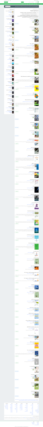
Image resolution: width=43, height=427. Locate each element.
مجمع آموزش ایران (22, 12)
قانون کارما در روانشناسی (25, 399)
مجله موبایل (11, 405)
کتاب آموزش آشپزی (30, 269)
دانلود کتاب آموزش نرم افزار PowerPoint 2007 (34, 139)
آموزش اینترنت (31, 95)
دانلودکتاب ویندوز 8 (30, 230)
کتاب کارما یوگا (26, 400)
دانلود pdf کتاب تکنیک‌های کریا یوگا (27, 81)
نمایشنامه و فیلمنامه (37, 410)
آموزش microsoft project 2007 (25, 214)
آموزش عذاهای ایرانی (27, 269)
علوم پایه (32, 413)
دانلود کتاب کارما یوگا (30, 400)
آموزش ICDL (31, 280)
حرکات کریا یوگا (29, 79)
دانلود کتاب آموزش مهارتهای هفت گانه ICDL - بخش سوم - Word (31, 272)
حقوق (32, 411)
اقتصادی (32, 404)
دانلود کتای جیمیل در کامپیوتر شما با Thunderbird (33, 155)
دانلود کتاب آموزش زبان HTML (35, 163)
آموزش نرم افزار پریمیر (29, 206)
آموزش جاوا (31, 353)
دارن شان (10, 15)
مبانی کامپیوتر (20, 280)
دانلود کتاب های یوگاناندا (22, 80)
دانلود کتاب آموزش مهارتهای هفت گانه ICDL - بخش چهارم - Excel (31, 278)
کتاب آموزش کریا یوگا (26, 47)
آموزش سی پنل (28, 110)
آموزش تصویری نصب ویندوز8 (24, 230)
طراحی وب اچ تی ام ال (25, 168)
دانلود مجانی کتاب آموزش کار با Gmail (24, 159)
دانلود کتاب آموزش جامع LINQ (35, 358)
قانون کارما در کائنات (29, 399)
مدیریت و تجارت (6, 407)
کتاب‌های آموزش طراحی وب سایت (25, 16)
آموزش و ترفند (26, 405)
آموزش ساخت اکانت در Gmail (27, 222)
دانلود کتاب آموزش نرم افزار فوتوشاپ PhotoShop (33, 335)
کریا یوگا (31, 79)
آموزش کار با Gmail (22, 221)
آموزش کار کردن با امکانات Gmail (27, 221)
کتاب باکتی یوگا (27, 55)
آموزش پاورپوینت (31, 142)
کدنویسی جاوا (25, 353)
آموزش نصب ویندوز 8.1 (19, 230)
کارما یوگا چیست (16, 55)
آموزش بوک (25, 12)
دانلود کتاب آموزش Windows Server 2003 (34, 291)
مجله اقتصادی (11, 407)
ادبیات (38, 403)
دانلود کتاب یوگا (37, 68)
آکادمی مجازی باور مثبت (31, 85)
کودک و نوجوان (6, 408)
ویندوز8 (26, 229)
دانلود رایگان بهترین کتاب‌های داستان (9, 55)
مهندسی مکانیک (21, 407)
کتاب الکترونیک (32, 422)
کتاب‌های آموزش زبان (10, 12)
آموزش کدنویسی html (31, 167)
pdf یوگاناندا (19, 47)
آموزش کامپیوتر (26, 95)
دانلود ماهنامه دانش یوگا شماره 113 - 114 (34, 35)
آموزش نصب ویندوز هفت (20, 189)
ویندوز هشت (28, 230)
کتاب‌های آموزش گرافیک (20, 16)
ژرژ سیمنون (10, 66)
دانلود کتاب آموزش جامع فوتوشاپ (35, 284)
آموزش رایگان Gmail (32, 222)
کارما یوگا (19, 55)
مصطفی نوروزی (32, 164)
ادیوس (31, 104)
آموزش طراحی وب (32, 168)
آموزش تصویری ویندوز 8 (19, 229)
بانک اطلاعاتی (29, 361)
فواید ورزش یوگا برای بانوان (30, 71)
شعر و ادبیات (7, 404)
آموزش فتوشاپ (31, 330)
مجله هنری (11, 411)
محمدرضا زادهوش (9, 82)
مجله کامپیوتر (11, 404)
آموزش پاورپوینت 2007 (28, 142)
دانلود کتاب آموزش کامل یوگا (35, 60)
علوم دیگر (32, 414)
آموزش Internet (23, 95)
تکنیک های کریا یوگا (26, 79)
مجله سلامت (11, 410)
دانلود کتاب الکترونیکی (17, 104)
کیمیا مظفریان (10, 48)
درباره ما (38, 423)
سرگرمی (16, 407)
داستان (38, 404)
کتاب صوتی (7, 403)
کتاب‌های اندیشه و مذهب (10, 63)
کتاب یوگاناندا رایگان (30, 48)
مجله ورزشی (11, 408)
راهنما (6, 0)
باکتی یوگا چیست (30, 55)
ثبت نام (8, 0)
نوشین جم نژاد (10, 74)
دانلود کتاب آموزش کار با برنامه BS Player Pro (34, 313)
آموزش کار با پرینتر (30, 344)
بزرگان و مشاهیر (16, 404)
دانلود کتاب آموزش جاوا (36, 251)
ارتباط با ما (38, 422)
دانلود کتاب (17, 49)
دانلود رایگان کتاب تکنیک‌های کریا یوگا (21, 81)
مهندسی (21, 403)
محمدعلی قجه (10, 107)
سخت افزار (27, 408)
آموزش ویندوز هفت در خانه (36, 186)
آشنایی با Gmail (24, 222)
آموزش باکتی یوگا (24, 55)
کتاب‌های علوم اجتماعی (27, 86)
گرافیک (27, 410)
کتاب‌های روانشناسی (10, 40)
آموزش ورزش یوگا (26, 71)
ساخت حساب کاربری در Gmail (18, 160)
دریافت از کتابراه (16, 23)
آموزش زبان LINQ (26, 361)
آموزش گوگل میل (19, 221)
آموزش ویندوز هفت (24, 189)
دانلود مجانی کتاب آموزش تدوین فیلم (27, 104)
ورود (10, 0)
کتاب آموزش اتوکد (28, 260)
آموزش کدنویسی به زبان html (21, 167)
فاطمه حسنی (32, 285)
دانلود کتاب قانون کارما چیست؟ (35, 84)
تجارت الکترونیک (26, 407)
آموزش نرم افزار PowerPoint (30, 141)
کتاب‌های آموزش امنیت (28, 15)
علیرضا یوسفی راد (32, 203)
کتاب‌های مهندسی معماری (30, 195)
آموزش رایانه (28, 95)
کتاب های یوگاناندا (21, 47)
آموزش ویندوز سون (27, 189)
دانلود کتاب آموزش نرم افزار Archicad (35, 194)
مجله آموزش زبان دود (34, 12)
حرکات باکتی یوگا (21, 55)
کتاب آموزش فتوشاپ (27, 330)
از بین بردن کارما (18, 399)
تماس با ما (5, 0)
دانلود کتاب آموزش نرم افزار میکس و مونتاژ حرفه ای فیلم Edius (32, 99)
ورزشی (16, 410)
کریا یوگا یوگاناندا (22, 79)
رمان (38, 405)
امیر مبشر (10, 103)
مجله (11, 403)
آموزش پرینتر (28, 344)
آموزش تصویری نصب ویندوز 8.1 (29, 229)
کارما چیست (21, 399)
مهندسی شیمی (21, 408)
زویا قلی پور (10, 78)
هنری (16, 411)
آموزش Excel (29, 302)
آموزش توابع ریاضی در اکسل (30, 246)
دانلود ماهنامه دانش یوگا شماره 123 (35, 391)
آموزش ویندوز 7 (31, 189)
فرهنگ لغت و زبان (37, 411)
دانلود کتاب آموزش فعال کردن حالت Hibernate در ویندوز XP (32, 320)
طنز (38, 407)
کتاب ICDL (29, 280)
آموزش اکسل (18, 280)
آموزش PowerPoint (25, 141)
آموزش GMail (31, 221)
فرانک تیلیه (10, 23)
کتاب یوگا (18, 71)
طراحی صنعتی (21, 404)
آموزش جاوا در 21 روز (28, 353)
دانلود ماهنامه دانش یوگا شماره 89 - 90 (34, 122)
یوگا (19, 400)
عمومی (16, 403)
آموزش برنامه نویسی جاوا (22, 353)
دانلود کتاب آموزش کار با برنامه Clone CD (34, 307)
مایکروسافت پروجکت (30, 214)
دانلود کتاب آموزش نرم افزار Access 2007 (34, 179)
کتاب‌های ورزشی (28, 45)
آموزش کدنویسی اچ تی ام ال (26, 167)
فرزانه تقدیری (10, 70)
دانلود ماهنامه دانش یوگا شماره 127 (35, 374)
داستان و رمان (7, 405)
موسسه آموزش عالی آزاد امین (29, 12)
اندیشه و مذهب (32, 405)
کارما (31, 399)
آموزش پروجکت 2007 (27, 215)
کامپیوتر (27, 403)
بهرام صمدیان (32, 300)
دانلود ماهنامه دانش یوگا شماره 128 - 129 (34, 18)
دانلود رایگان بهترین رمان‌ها (9, 28)
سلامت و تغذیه (16, 408)
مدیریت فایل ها (26, 280)
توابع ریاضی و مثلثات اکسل (25, 246)
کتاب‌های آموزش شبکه (31, 16)
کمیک (38, 408)
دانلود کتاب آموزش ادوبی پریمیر (35, 202)
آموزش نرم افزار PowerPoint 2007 (21, 141)
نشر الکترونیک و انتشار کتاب (36, 0)
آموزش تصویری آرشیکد (30, 197)
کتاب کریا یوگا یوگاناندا (31, 47)
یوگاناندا (24, 47)
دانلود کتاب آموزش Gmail (19, 159)
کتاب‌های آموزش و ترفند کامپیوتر (34, 15)
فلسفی (32, 410)
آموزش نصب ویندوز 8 (23, 229)
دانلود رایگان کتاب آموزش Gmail (23, 160)
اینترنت (27, 404)
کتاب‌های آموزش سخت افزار (35, 16)
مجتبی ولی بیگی (32, 44)
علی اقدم (33, 359)
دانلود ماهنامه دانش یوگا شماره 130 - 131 (34, 114)
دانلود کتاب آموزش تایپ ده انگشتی (35, 147)
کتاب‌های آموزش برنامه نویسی (9, 19)
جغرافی (32, 407)
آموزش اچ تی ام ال (17, 167)
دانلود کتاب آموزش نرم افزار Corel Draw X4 (34, 171)
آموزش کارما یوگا (33, 399)
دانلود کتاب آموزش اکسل (20, 246)
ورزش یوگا (22, 71)
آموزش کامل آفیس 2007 (31, 215)
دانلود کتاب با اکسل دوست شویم (35, 299)
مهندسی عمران (21, 405)
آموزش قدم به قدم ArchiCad (25, 197)
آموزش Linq (31, 361)
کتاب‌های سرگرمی (10, 112)
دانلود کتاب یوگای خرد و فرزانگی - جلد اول (34, 43)
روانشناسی (32, 408)
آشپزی (16, 405)
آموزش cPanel (31, 110)
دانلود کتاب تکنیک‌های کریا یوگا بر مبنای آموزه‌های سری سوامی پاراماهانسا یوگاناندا (30, 76)
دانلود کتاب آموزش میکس (21, 104)
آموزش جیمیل (16, 221)
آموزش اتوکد (31, 260)
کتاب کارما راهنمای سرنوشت (22, 400)
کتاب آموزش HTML (29, 168)
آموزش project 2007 (21, 214)
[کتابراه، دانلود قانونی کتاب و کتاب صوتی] (33, 22)
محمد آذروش (10, 91)
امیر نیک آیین (10, 43)
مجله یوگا (32, 20)
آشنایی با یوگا (20, 71)
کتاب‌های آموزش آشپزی (31, 267)
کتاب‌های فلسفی (31, 45)
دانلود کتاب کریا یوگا (26, 48)
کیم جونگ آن (10, 99)
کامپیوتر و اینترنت (26, 411)
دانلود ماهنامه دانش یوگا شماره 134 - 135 (34, 366)
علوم (32, 403)
